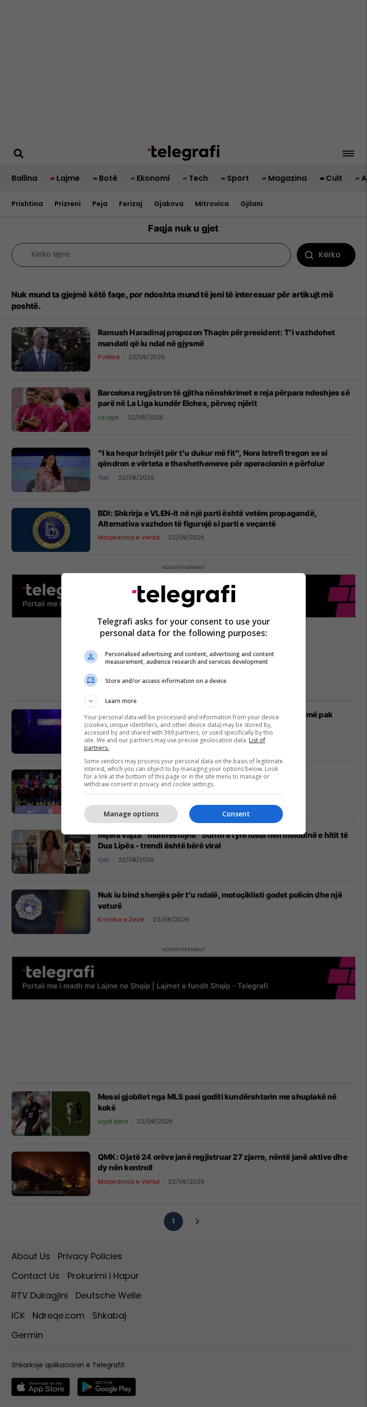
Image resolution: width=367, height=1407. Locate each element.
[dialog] (183, 704)
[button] (183, 701)
